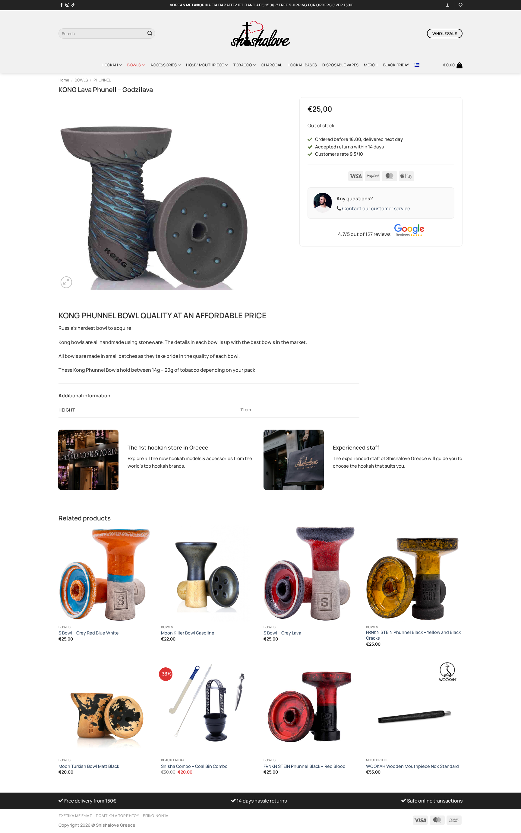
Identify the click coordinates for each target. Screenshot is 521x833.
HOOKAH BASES (302, 65)
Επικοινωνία (156, 815)
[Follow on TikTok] (73, 5)
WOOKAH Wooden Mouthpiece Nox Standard (412, 766)
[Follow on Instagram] (67, 5)
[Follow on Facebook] (61, 5)
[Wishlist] (461, 5)
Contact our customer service (376, 208)
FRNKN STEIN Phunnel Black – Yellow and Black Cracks (413, 635)
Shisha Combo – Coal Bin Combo (194, 766)
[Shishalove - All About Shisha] (260, 33)
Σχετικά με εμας (75, 815)
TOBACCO (242, 65)
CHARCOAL (271, 65)
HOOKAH (110, 65)
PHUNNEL (102, 80)
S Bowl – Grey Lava (282, 633)
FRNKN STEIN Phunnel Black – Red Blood (305, 766)
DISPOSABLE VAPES (340, 65)
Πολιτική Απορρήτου (117, 815)
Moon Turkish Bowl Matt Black (88, 766)
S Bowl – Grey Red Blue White (88, 633)
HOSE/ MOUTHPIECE (205, 65)
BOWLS (134, 65)
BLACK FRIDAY (396, 65)
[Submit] (150, 33)
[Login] (448, 5)
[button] (453, 65)
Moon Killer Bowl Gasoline (187, 633)
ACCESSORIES (163, 65)
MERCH (370, 65)
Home (63, 80)
